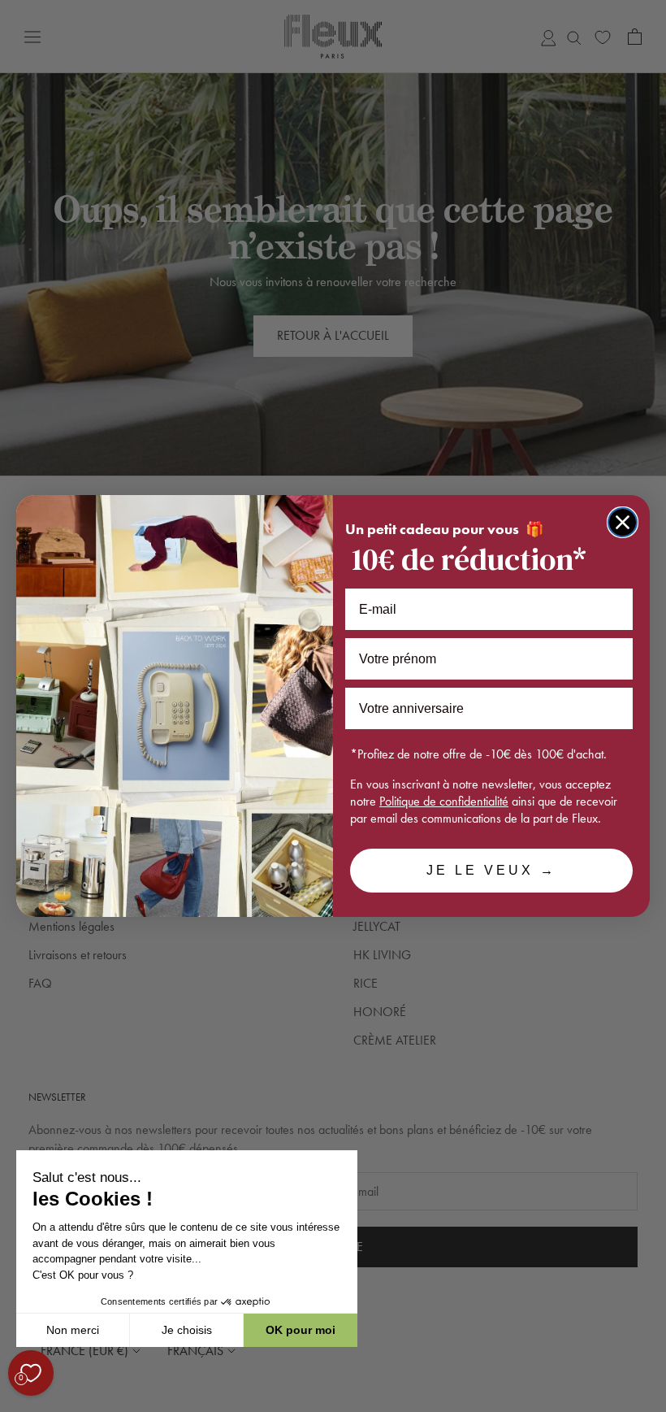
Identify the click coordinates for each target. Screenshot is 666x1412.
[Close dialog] (622, 522)
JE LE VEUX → (491, 870)
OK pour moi (300, 1329)
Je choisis (187, 1329)
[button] (15, 1403)
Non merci (72, 1329)
